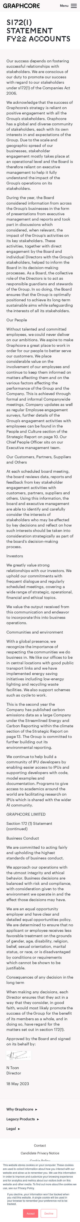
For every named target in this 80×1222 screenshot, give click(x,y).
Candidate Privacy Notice (40, 1153)
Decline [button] (48, 1213)
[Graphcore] (21, 6)
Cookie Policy (40, 1161)
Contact (40, 1145)
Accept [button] (31, 1213)
